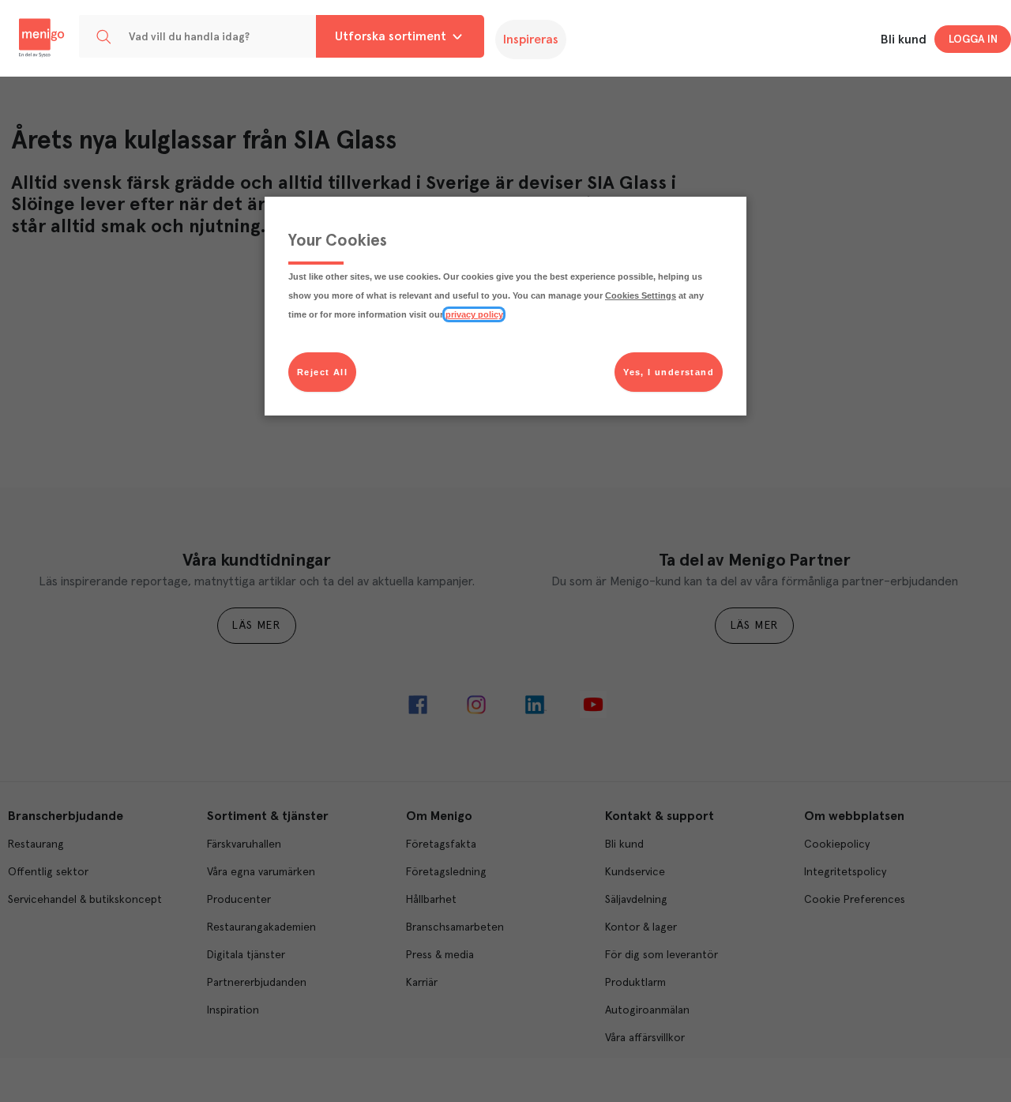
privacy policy (473, 314)
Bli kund (903, 39)
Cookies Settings (640, 295)
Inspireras (530, 39)
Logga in (973, 39)
